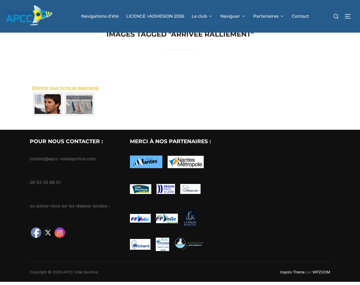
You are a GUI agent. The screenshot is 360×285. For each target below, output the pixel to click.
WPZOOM (321, 272)
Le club (199, 16)
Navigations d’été (100, 16)
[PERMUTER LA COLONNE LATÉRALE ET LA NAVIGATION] (349, 16)
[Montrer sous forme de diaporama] (65, 87)
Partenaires (266, 16)
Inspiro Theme (292, 272)
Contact (300, 16)
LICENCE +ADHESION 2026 (155, 16)
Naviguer (230, 16)
